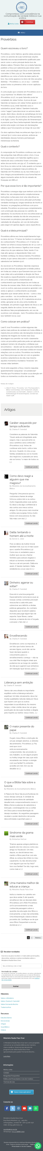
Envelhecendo (18, 635)
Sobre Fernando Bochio (9, 1004)
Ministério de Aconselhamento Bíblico (21, 789)
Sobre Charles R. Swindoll (10, 1001)
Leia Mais (6, 1056)
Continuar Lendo (32, 467)
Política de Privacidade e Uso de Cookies (18, 1079)
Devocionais (5, 1021)
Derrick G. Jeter (18, 539)
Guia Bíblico (5, 1027)
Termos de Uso (9, 1082)
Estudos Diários (6, 1018)
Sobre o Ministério (7, 998)
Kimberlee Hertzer (19, 839)
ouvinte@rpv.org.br (10, 1129)
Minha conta (7, 1070)
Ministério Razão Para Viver (22, 889)
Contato (6, 1073)
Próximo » (38, 937)
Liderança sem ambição (18, 682)
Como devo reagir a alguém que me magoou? (21, 479)
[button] (38, 1145)
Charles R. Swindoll (19, 429)
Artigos (3, 1024)
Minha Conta (14, 24)
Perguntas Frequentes (11, 1076)
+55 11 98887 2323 (18, 1131)
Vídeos (3, 1030)
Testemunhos (6, 1007)
